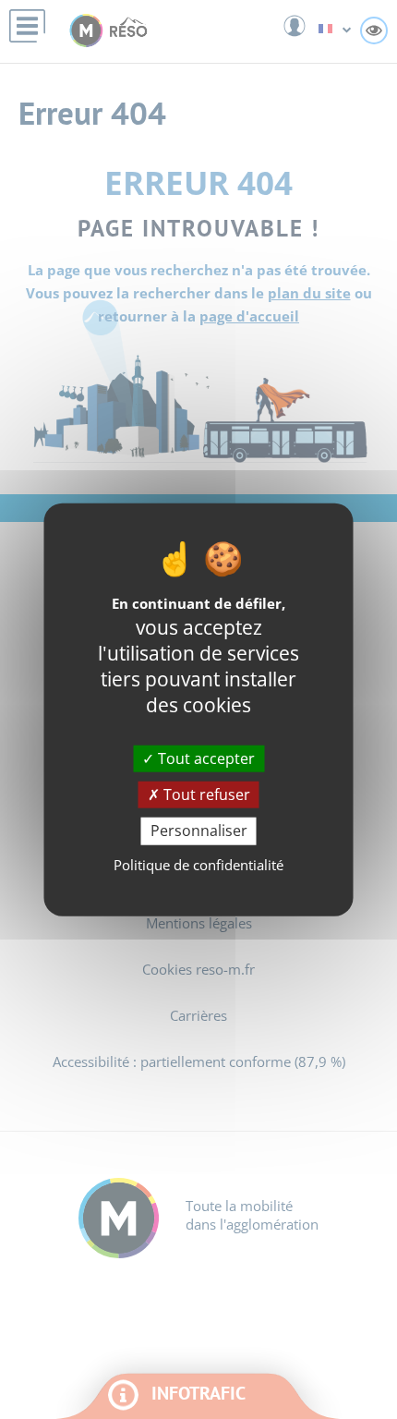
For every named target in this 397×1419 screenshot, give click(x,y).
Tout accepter (204, 758)
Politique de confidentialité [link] (198, 864)
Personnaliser (198, 830)
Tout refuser (205, 794)
